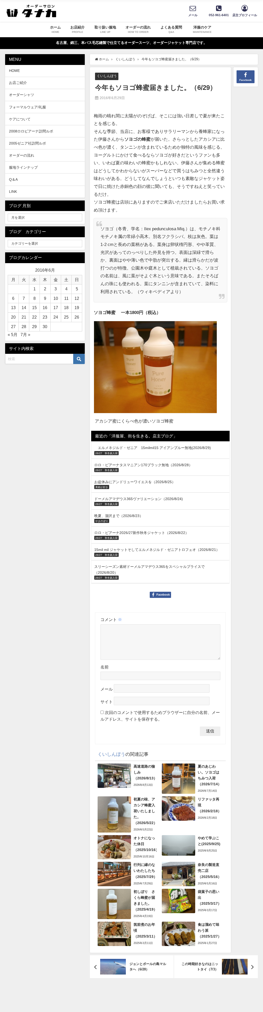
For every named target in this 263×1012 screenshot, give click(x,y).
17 (55, 307)
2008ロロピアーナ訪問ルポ (31, 131)
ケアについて (20, 119)
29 (34, 326)
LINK (13, 191)
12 (76, 298)
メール (106, 689)
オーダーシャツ (21, 95)
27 (13, 326)
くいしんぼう (107, 76)
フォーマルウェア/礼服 (27, 107)
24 (55, 317)
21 (24, 317)
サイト (106, 702)
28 (24, 326)
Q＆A (13, 179)
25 (66, 317)
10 (55, 298)
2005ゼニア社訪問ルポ (27, 143)
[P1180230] (155, 369)
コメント (111, 619)
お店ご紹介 (18, 82)
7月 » (25, 334)
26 (76, 317)
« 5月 (12, 334)
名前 (104, 667)
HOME (14, 70)
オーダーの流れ (21, 155)
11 (66, 298)
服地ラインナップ (23, 167)
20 (13, 317)
